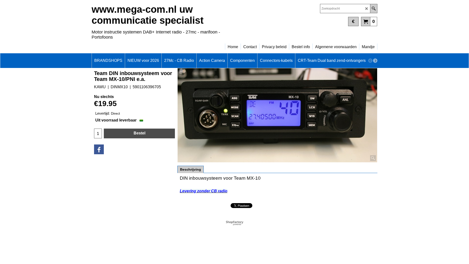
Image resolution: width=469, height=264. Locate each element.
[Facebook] (99, 149)
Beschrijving (190, 169)
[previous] (370, 60)
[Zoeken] (373, 8)
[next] (375, 60)
